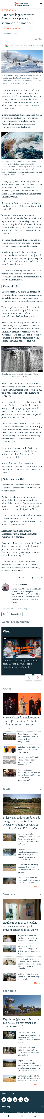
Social (7, 689)
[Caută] (34, 1116)
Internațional (9, 10)
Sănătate (9, 894)
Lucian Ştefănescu (13, 29)
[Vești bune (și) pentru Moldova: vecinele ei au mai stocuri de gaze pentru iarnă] (22, 1005)
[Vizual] (9, 1116)
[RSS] (20, 1099)
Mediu (7, 789)
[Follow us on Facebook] (3, 1099)
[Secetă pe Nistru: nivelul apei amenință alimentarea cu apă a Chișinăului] (9, 880)
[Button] (38, 39)
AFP (3, 29)
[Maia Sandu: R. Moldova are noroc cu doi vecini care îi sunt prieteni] (9, 749)
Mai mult (37, 886)
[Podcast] (22, 1116)
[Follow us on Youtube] (9, 1099)
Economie (9, 991)
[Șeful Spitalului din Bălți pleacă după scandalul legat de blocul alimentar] (9, 977)
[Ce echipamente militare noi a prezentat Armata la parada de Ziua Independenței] (9, 736)
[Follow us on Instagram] (15, 1099)
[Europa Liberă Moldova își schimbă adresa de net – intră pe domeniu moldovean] (9, 760)
